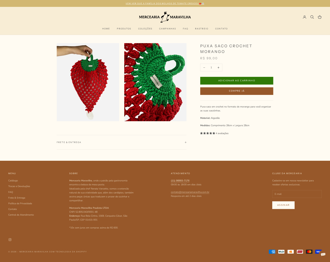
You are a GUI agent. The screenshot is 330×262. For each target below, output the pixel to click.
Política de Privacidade (20, 203)
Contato (221, 28)
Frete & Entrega (16, 197)
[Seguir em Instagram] (10, 239)
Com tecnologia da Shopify (68, 251)
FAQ (185, 28)
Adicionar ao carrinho (236, 80)
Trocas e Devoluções (19, 186)
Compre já (237, 90)
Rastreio (201, 28)
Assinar (283, 205)
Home (106, 28)
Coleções (145, 28)
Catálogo (13, 180)
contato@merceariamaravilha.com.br (190, 192)
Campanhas (167, 28)
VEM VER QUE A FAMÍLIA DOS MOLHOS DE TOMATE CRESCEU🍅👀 (165, 3)
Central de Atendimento (21, 214)
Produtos (124, 28)
